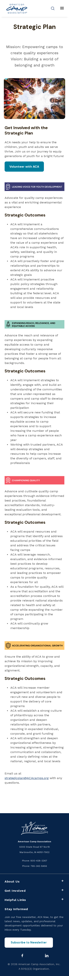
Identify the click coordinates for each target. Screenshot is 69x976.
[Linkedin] (46, 955)
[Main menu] (62, 8)
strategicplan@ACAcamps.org (27, 778)
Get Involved (15, 890)
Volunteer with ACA (24, 167)
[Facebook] (22, 955)
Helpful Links (15, 900)
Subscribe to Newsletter (29, 942)
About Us (12, 881)
